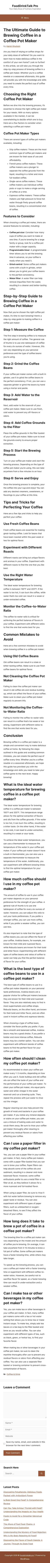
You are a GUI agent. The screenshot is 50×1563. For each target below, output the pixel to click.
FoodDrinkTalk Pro (25, 6)
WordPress (24, 1559)
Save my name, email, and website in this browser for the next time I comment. (25, 1444)
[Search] (41, 1473)
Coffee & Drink (13, 1374)
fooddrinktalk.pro (27, 1555)
